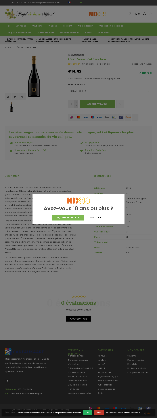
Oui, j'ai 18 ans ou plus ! (68, 217)
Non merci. (95, 217)
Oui (87, 413)
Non (99, 413)
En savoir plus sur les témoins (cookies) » (123, 413)
